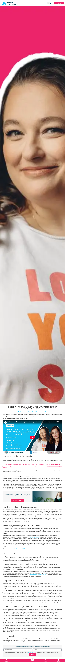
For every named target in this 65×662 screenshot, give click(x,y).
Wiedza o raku (23, 411)
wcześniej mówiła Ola (33, 537)
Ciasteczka (58, 661)
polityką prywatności (31, 652)
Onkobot (6, 661)
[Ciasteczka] (58, 660)
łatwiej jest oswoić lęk (19, 549)
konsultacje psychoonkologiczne (38, 574)
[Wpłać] (45, 660)
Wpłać (45, 661)
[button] (48, 3)
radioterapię (52, 530)
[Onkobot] (6, 660)
